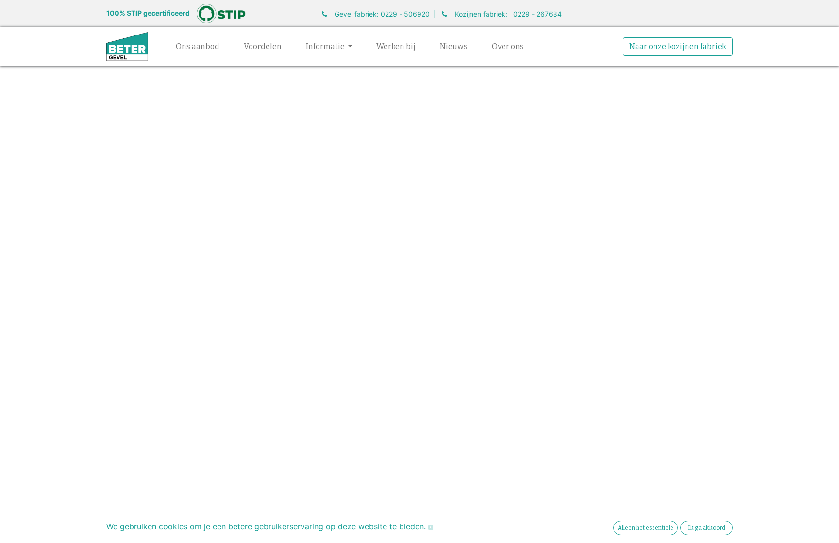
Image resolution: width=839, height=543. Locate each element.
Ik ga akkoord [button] (706, 528)
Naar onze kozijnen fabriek (677, 46)
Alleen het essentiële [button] (645, 528)
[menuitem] (198, 46)
